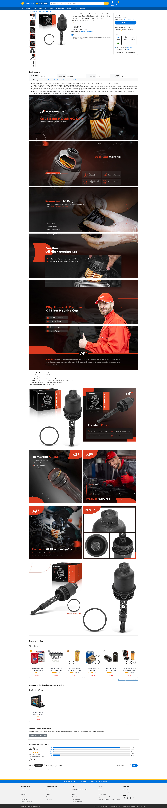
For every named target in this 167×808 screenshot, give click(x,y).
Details (127, 49)
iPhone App (126, 789)
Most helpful (59, 765)
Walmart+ (48, 797)
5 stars (50, 747)
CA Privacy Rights (102, 794)
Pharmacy (69, 8)
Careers (76, 8)
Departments (27, 8)
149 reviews (83, 23)
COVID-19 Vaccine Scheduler (79, 789)
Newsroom (23, 794)
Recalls (73, 794)
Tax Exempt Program (77, 801)
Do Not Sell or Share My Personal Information (109, 799)
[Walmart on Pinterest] (134, 798)
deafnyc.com (86, 35)
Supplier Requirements (26, 801)
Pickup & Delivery (60, 8)
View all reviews (35, 760)
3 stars (50, 751)
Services (34, 8)
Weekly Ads (104, 781)
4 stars (50, 749)
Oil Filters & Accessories (66, 80)
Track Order (94, 781)
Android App (126, 792)
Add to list (120, 52)
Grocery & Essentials (49, 8)
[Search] (106, 3)
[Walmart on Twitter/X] (127, 798)
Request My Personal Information (106, 797)
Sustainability (24, 799)
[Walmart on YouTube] (131, 798)
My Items (82, 8)
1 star (50, 755)
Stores (48, 792)
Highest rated (48, 765)
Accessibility (75, 797)
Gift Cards (48, 799)
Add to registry (131, 52)
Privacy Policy (101, 792)
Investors (23, 797)
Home (30, 11)
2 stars (50, 753)
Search (134, 765)
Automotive (35, 11)
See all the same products (131, 724)
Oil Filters (75, 80)
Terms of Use (101, 789)
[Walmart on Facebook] (124, 798)
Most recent (38, 765)
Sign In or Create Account (68, 781)
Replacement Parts (43, 11)
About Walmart (24, 789)
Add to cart (125, 23)
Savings (40, 8)
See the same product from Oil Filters (128, 680)
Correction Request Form (38, 735)
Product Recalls (76, 799)
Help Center (83, 781)
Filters (50, 11)
